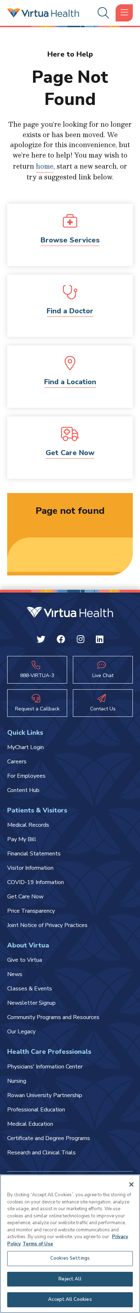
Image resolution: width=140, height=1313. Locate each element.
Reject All (70, 1279)
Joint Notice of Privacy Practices (47, 925)
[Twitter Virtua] (41, 641)
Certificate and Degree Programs (48, 1138)
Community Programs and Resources (53, 1017)
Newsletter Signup (31, 1003)
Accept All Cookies (70, 1299)
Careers (17, 762)
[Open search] (102, 13)
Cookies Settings (70, 1258)
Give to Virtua (24, 960)
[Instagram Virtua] (80, 641)
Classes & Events (29, 989)
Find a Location (70, 382)
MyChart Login (25, 747)
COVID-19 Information (35, 882)
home (44, 166)
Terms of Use (38, 1244)
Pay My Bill (21, 839)
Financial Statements (34, 854)
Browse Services (70, 240)
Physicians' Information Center (45, 1067)
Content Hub (23, 790)
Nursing (16, 1081)
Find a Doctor (70, 311)
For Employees (26, 776)
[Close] (131, 1184)
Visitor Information (30, 868)
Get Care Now (70, 453)
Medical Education (30, 1124)
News (14, 974)
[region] (70, 1243)
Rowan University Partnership (44, 1095)
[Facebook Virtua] (61, 641)
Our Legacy (21, 1032)
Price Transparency (31, 911)
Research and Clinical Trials (41, 1153)
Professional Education (36, 1110)
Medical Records (28, 825)
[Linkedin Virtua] (99, 641)
